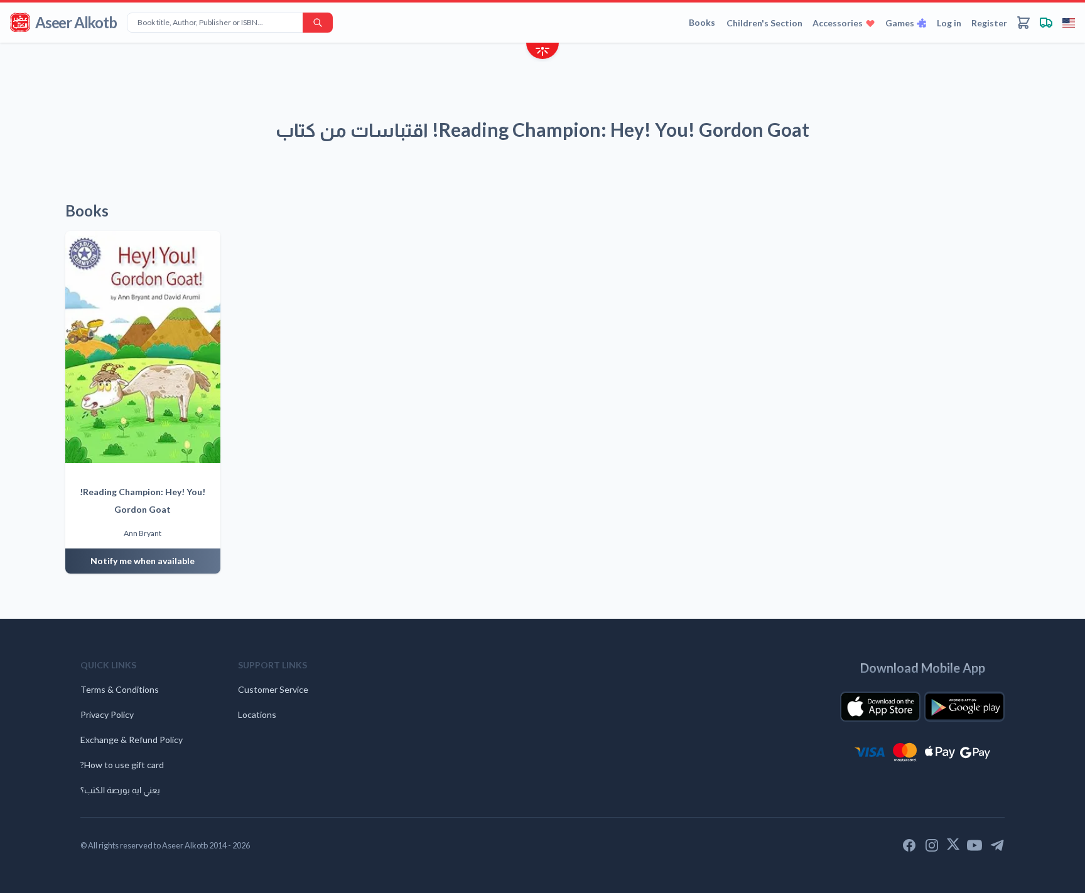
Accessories (837, 23)
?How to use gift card (122, 764)
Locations (257, 714)
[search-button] (318, 23)
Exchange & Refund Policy (131, 739)
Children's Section (764, 23)
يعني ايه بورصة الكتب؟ (120, 789)
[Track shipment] (1046, 22)
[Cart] (1023, 22)
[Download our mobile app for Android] (964, 707)
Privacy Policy (107, 714)
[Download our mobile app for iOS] (880, 707)
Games (899, 23)
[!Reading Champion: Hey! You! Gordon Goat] (142, 347)
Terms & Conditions (119, 689)
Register (989, 23)
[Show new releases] (542, 52)
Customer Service (273, 689)
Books (702, 22)
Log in (949, 23)
